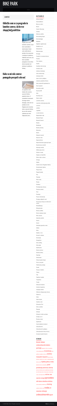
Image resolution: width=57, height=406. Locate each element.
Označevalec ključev (41, 167)
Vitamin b (38, 294)
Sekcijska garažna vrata (41, 225)
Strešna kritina (39, 252)
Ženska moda (39, 319)
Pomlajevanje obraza (41, 187)
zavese (38, 391)
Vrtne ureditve (39, 306)
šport (51, 395)
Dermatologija (39, 39)
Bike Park (10, 4)
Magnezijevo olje (40, 115)
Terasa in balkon (40, 269)
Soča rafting (39, 242)
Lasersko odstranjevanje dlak (43, 103)
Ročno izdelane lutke (41, 213)
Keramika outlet (40, 88)
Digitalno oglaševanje (41, 43)
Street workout (39, 250)
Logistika (38, 110)
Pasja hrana (39, 169)
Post (37, 191)
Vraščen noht (39, 301)
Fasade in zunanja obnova (42, 56)
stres (40, 381)
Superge (38, 255)
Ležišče (38, 108)
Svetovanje (38, 257)
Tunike (37, 282)
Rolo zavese (39, 215)
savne (38, 378)
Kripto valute (39, 98)
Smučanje (38, 237)
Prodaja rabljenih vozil (41, 199)
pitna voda (50, 362)
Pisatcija (38, 177)
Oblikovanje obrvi (40, 150)
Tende (37, 267)
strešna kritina (47, 381)
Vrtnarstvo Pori (39, 304)
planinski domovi (39, 364)
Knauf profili (39, 90)
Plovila (37, 182)
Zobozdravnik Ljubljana (41, 329)
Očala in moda (39, 152)
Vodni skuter (39, 299)
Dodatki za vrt (39, 46)
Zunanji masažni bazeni (41, 334)
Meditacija (38, 125)
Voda (37, 297)
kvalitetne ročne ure (43, 354)
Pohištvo (38, 184)
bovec (38, 342)
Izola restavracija (40, 73)
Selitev (37, 227)
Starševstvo (39, 247)
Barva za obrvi (39, 24)
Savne (37, 223)
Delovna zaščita (40, 34)
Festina (38, 58)
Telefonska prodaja (40, 264)
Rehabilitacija (39, 205)
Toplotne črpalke (40, 277)
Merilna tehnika (39, 127)
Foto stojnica (39, 61)
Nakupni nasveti (40, 135)
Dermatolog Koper (40, 36)
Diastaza (38, 41)
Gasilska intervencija (41, 66)
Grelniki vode (39, 68)
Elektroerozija (39, 51)
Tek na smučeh (39, 262)
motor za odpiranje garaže (49, 359)
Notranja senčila (40, 147)
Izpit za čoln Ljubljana (41, 78)
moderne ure (41, 359)
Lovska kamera (39, 113)
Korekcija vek (39, 95)
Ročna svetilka (39, 210)
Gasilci (37, 63)
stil (37, 381)
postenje (39, 368)
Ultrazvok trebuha (40, 284)
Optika (37, 162)
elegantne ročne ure (45, 348)
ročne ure (48, 374)
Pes (37, 174)
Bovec (37, 26)
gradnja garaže (41, 351)
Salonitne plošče (40, 218)
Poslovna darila (39, 189)
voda (46, 387)
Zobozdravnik (39, 326)
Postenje (38, 194)
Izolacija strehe (39, 76)
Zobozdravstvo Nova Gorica (42, 331)
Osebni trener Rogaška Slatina (43, 164)
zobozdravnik (42, 394)
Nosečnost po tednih (41, 145)
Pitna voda (38, 179)
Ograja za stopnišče (41, 154)
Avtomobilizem (39, 21)
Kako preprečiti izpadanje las (43, 83)
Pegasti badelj (39, 172)
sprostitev (49, 378)
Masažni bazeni (40, 120)
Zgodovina (38, 321)
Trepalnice (38, 279)
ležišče (49, 354)
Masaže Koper (39, 117)
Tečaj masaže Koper (41, 260)
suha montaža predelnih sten (41, 384)
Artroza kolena (39, 19)
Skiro (37, 230)
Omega (38, 159)
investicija (47, 351)
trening (49, 384)
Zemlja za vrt (39, 316)
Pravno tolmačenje (40, 196)
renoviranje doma (42, 374)
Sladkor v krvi (39, 232)
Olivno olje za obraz (40, 157)
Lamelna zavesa (40, 100)
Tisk (37, 274)
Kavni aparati (39, 85)
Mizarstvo (38, 130)
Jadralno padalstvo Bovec (42, 80)
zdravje (44, 391)
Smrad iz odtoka (40, 235)
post (48, 365)
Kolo (37, 93)
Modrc (37, 132)
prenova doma (48, 368)
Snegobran (38, 240)
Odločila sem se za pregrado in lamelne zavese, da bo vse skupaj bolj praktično (15, 27)
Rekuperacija (39, 208)
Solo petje (38, 245)
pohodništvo (44, 364)
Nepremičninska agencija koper (43, 142)
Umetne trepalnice (40, 287)
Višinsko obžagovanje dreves (43, 292)
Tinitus (37, 272)
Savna (37, 220)
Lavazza (38, 105)
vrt (50, 388)
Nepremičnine (39, 140)
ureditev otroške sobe (40, 388)
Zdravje (38, 311)
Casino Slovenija (40, 29)
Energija (38, 53)
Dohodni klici (39, 48)
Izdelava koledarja (40, 71)
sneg (42, 378)
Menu (28, 10)
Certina (38, 31)
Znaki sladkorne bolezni (41, 324)
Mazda (37, 122)
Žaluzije (38, 309)
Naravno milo (39, 137)
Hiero (46, 403)
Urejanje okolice (40, 289)
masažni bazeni (41, 357)
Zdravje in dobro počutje (42, 314)
